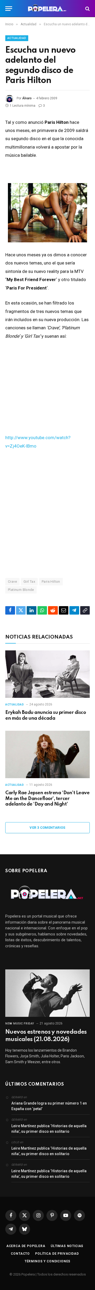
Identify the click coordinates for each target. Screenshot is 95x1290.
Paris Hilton (51, 581)
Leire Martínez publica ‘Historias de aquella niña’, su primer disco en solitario (49, 1129)
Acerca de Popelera (25, 1246)
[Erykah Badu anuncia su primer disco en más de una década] (47, 674)
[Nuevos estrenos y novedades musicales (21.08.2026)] (47, 993)
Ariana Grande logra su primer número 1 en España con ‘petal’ (49, 1106)
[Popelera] (47, 8)
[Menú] (8, 8)
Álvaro (27, 98)
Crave (12, 581)
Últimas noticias (67, 1246)
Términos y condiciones (47, 1261)
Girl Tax (29, 581)
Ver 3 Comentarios (47, 828)
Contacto (20, 1253)
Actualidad (16, 38)
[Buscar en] (87, 8)
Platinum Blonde (21, 590)
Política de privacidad (57, 1253)
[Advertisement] (47, 513)
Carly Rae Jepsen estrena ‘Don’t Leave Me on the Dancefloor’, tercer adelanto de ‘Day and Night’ (47, 799)
